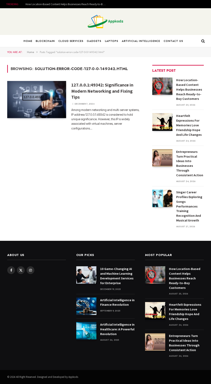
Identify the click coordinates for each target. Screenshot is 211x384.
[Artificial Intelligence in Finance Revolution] (86, 306)
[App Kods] (105, 21)
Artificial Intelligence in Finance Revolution (117, 302)
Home (27, 41)
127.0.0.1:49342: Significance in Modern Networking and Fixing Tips (102, 91)
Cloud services (70, 41)
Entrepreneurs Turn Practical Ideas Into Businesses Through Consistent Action (189, 163)
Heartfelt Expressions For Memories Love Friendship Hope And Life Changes (189, 125)
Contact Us (173, 41)
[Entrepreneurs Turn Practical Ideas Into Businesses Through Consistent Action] (162, 158)
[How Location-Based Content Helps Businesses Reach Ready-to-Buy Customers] (162, 86)
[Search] (202, 41)
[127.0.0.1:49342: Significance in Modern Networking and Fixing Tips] (36, 99)
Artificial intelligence (141, 41)
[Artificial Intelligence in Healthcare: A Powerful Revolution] (86, 330)
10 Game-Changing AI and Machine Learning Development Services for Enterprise (117, 276)
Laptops (111, 41)
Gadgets (94, 41)
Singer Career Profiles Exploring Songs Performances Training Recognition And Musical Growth (189, 206)
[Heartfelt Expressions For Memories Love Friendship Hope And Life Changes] (162, 122)
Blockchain (45, 41)
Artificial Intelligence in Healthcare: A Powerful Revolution (117, 329)
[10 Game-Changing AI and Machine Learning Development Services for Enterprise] (86, 275)
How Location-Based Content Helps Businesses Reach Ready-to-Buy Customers (67, 4)
